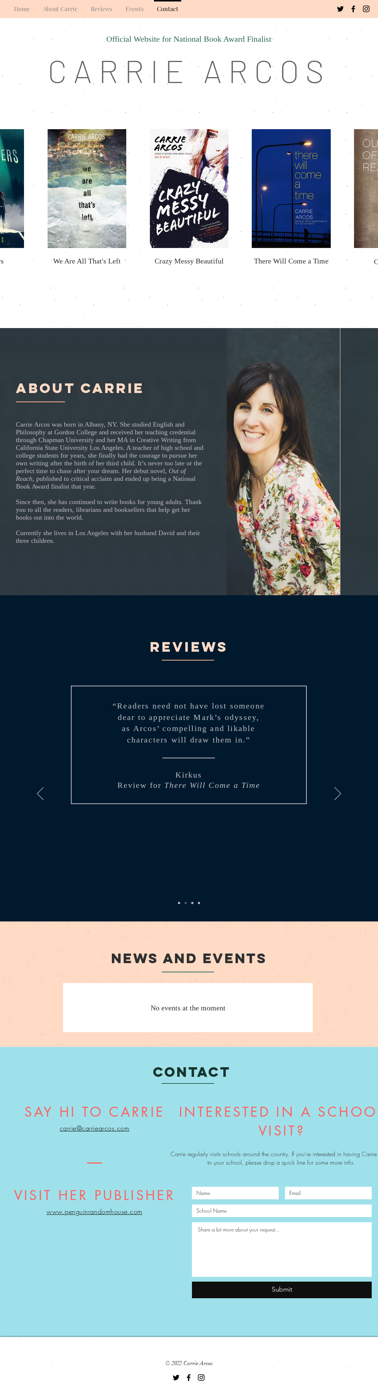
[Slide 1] (179, 903)
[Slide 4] (199, 903)
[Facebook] (353, 8)
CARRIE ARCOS (189, 70)
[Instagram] (366, 8)
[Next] (337, 794)
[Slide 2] (186, 903)
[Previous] (40, 794)
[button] (87, 188)
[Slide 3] (192, 903)
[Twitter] (340, 8)
